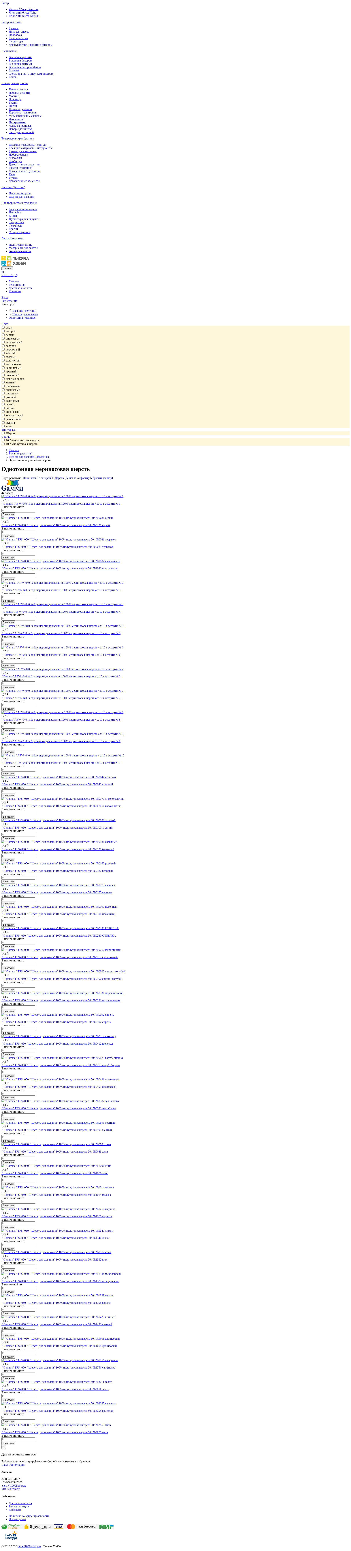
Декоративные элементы (24, 180)
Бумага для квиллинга (23, 151)
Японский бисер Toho (22, 12)
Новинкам (29, 478)
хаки (9, 426)
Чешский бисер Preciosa (23, 9)
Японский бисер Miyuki (24, 15)
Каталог (7, 268)
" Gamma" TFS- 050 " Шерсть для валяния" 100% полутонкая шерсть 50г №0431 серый (55, 525)
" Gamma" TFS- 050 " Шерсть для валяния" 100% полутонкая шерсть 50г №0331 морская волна (60, 1000)
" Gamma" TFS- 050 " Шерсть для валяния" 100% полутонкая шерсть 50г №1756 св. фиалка (58, 1367)
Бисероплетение (11, 22)
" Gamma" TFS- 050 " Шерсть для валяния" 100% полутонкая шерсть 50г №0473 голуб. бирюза (60, 1065)
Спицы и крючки (19, 232)
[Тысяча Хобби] (15, 264)
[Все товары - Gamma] (12, 489)
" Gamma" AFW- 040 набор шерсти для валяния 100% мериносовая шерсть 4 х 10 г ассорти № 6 (60, 654)
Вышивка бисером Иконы (25, 67)
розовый (11, 397)
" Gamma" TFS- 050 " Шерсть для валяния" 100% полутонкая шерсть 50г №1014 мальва (56, 1194)
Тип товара (8, 429)
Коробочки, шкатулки (22, 112)
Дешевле (70, 478)
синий (10, 408)
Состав (5, 436)
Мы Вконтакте (10, 1488)
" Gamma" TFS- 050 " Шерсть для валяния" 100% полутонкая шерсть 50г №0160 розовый (57, 870)
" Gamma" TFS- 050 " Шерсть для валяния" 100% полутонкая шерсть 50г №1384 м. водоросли (60, 1281)
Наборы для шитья (20, 129)
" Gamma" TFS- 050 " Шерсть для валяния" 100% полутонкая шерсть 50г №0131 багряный (57, 849)
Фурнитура (16, 41)
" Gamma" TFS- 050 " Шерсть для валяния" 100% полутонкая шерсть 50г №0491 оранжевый (58, 1086)
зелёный (11, 356)
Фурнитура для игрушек (24, 219)
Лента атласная (18, 89)
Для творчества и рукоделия (19, 202)
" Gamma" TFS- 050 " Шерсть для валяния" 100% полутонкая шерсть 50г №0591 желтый (56, 1129)
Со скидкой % (45, 478)
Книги (13, 215)
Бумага (13, 177)
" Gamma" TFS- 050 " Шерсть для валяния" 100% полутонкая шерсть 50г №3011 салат (55, 1389)
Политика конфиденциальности (29, 1516)
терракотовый (14, 415)
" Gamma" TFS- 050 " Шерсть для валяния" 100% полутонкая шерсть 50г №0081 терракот (57, 546)
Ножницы (15, 99)
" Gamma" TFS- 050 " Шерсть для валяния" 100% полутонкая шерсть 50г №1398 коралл (56, 1302)
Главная (14, 281)
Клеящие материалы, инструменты (30, 148)
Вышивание (9, 51)
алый (9, 327)
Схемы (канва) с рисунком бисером (31, 73)
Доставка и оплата (20, 288)
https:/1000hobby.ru (29, 1546)
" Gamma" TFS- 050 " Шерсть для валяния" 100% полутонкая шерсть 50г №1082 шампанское (59, 568)
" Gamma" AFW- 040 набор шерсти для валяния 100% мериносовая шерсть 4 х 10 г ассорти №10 (61, 762)
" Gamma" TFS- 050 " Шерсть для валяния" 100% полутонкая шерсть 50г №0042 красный (57, 784)
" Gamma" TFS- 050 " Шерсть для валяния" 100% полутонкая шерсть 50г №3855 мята (54, 1432)
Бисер (5, 3)
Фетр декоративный (21, 132)
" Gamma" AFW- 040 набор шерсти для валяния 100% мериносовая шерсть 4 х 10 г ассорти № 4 (60, 611)
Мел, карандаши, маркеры (25, 115)
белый (10, 334)
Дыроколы (15, 157)
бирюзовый (13, 338)
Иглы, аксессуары (20, 193)
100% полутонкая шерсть (21, 443)
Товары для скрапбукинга (17, 138)
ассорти (11, 331)
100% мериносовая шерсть (22, 440)
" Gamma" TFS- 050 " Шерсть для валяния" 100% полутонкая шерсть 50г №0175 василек (56, 892)
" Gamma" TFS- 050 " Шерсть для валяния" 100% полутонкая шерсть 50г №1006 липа (54, 1173)
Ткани (13, 102)
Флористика (16, 222)
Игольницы (16, 119)
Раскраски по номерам (23, 209)
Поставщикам (17, 1519)
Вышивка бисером (20, 60)
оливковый (13, 386)
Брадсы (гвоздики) (20, 167)
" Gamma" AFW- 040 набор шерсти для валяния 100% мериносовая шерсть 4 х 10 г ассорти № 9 (60, 741)
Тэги (12, 174)
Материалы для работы (23, 247)
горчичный (13, 349)
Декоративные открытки (24, 164)
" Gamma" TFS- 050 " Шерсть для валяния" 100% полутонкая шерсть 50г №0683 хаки (54, 1151)
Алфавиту (83, 478)
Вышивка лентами (20, 63)
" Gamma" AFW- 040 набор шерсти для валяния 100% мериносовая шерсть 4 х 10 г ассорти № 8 (60, 719)
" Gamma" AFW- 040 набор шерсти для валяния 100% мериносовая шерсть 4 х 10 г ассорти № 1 (60, 503)
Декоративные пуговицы (24, 171)
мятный (11, 382)
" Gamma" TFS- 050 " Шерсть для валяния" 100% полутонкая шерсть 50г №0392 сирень (56, 1022)
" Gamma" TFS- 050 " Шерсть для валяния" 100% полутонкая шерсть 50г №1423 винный (56, 1324)
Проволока (15, 34)
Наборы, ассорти (19, 92)
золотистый (13, 360)
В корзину (8, 514)
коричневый (13, 367)
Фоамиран (15, 225)
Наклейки (15, 212)
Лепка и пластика (12, 238)
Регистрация (16, 284)
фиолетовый (13, 419)
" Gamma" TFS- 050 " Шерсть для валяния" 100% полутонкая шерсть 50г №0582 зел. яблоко (58, 1108)
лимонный (12, 375)
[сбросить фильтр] (101, 478)
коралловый (13, 364)
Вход (4, 297)
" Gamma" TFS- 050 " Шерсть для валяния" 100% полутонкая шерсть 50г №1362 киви (54, 1259)
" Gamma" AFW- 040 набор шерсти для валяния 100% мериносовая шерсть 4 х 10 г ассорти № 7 (60, 698)
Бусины (13, 28)
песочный (12, 393)
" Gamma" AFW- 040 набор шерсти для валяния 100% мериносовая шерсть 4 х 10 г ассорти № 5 (60, 633)
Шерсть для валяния (21, 196)
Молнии (14, 96)
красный (11, 371)
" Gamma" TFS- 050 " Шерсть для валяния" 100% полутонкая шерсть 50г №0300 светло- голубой (61, 978)
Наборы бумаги (18, 154)
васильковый (14, 342)
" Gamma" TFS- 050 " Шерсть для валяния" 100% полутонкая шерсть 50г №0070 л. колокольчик (61, 806)
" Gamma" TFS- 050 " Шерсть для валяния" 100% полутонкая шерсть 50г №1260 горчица (56, 1216)
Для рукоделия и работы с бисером (30, 44)
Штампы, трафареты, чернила (27, 144)
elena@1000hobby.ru (13, 1485)
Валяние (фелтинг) (13, 187)
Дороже (60, 478)
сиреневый (13, 411)
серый (10, 404)
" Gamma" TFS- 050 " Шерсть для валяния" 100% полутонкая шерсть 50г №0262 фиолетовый (59, 957)
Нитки (13, 105)
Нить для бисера (19, 31)
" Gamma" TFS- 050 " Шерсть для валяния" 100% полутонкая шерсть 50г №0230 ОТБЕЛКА (58, 935)
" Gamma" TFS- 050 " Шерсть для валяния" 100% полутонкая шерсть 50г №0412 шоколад (57, 1043)
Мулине (14, 70)
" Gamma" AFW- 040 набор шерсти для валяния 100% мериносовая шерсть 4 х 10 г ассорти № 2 (60, 676)
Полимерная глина (20, 244)
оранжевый (13, 389)
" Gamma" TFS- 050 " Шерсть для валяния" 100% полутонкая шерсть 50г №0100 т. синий (57, 827)
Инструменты (17, 122)
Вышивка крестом (20, 57)
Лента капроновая (20, 125)
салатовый (12, 400)
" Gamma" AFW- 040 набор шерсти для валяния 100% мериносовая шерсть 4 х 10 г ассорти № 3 (60, 590)
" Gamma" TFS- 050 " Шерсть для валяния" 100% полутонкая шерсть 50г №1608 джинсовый (59, 1345)
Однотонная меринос (22, 317)
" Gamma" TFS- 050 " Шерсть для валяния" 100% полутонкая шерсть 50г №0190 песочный (58, 914)
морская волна (15, 378)
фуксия (10, 422)
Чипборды (15, 161)
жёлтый (11, 353)
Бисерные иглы (18, 38)
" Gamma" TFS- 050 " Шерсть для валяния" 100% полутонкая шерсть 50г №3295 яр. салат (57, 1410)
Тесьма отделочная (20, 109)
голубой (11, 345)
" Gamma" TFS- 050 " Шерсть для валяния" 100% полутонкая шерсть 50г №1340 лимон (55, 1237)
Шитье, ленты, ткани (14, 83)
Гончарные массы (20, 251)
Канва (12, 77)
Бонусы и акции (19, 1506)
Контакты (15, 291)
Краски (13, 228)
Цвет (4, 323)
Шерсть (10, 433)
